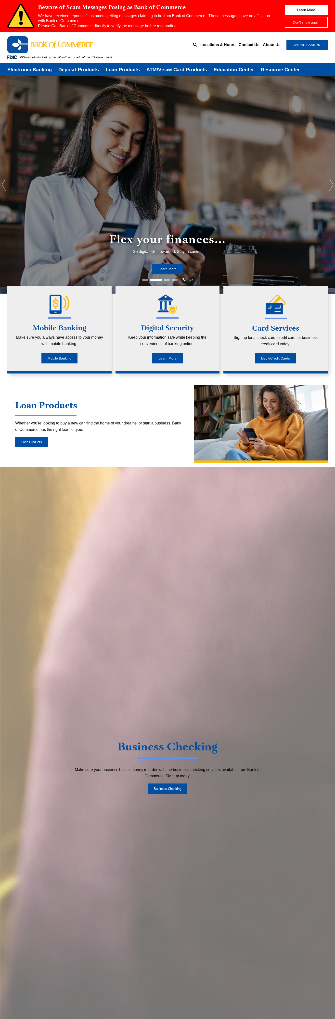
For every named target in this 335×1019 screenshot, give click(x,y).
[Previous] (3, 185)
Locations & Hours (217, 45)
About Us (272, 45)
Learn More (306, 10)
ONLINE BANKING (307, 45)
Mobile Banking (59, 358)
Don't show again (306, 22)
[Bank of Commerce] (76, 44)
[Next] (331, 185)
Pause (187, 280)
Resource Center (280, 69)
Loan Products (123, 69)
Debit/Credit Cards (275, 358)
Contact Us (249, 45)
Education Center (234, 69)
